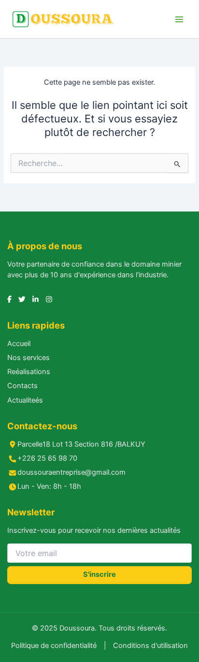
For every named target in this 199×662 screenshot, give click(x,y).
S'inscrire (99, 574)
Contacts (22, 385)
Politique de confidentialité (54, 645)
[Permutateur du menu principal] (179, 19)
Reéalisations (28, 371)
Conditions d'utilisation (150, 645)
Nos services (28, 357)
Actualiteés (25, 400)
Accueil (18, 343)
